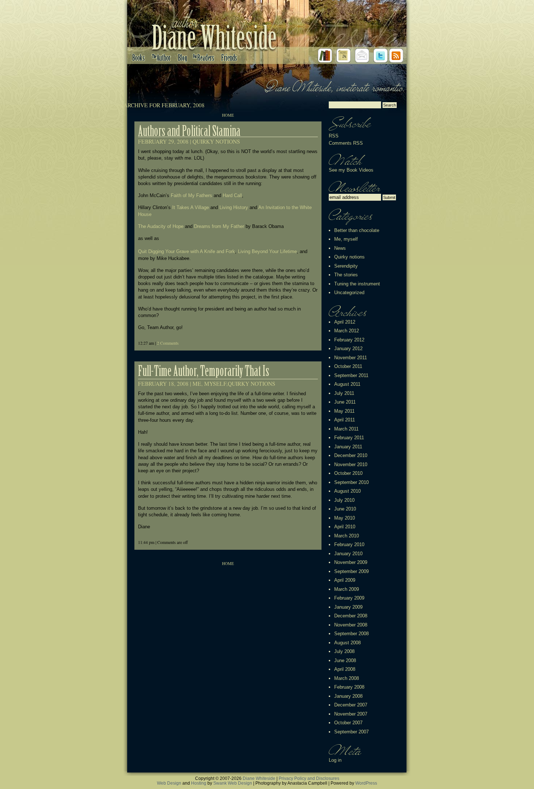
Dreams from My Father (219, 226)
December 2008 (350, 615)
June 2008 (345, 660)
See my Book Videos (351, 170)
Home (228, 115)
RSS (334, 136)
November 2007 (350, 714)
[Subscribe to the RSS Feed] (396, 61)
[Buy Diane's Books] (325, 61)
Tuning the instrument (357, 284)
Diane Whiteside (259, 778)
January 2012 (348, 348)
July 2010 (344, 500)
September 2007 (351, 731)
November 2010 (350, 464)
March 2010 (346, 535)
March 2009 (346, 589)
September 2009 (351, 571)
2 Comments (168, 343)
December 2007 (350, 705)
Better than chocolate (356, 230)
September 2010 (351, 482)
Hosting (198, 783)
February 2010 (349, 544)
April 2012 (344, 322)
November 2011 (350, 357)
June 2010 (345, 509)
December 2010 (350, 455)
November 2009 (350, 562)
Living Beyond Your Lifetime (267, 251)
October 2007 (348, 722)
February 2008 (349, 687)
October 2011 (348, 366)
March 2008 (346, 678)
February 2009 (349, 598)
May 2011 (344, 411)
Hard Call (232, 195)
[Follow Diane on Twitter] (380, 61)
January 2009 (348, 607)
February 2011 (349, 437)
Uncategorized (349, 292)
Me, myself (209, 383)
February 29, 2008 (163, 141)
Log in (335, 760)
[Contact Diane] (362, 61)
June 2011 (345, 402)
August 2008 (347, 642)
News (340, 248)
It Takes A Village (190, 207)
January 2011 (348, 446)
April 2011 (344, 419)
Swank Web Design (232, 783)
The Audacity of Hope (160, 226)
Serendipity (346, 266)
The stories (346, 274)
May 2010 (344, 518)
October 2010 (348, 473)
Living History (233, 207)
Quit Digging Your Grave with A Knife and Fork (186, 251)
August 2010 (347, 491)
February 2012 (349, 340)
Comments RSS (346, 143)
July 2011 (344, 393)
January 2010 (348, 553)
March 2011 (346, 429)
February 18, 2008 (163, 383)
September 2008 (351, 633)
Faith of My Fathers (191, 195)
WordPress (366, 783)
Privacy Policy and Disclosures (309, 778)
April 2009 (344, 580)
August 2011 (347, 384)
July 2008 (344, 651)
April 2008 (344, 669)
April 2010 (344, 526)
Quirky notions (216, 141)
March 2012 (346, 330)
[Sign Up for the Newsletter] (343, 61)
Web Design (169, 783)
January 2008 (348, 696)
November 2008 (350, 625)
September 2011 (351, 375)
